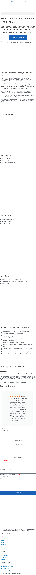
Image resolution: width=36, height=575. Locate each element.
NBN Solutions (5, 155)
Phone (2, 465)
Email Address (4, 469)
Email (8, 476)
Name (2, 460)
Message (2, 483)
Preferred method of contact (8, 474)
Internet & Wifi (5, 216)
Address (2, 478)
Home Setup (4, 276)
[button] (18, 13)
